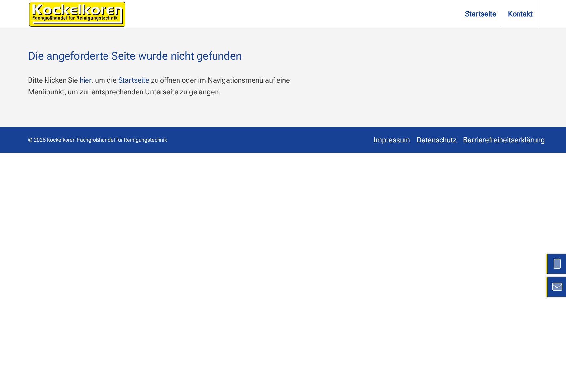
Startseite (480, 14)
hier (85, 80)
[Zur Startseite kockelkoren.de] (77, 14)
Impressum (392, 140)
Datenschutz (437, 140)
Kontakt (520, 14)
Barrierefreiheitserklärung (504, 140)
